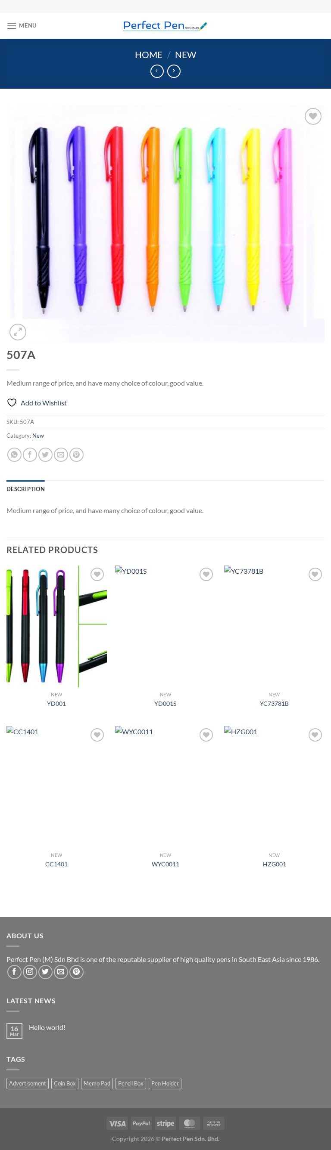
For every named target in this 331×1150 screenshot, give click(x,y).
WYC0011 (165, 864)
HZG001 (274, 864)
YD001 (56, 703)
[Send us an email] (61, 972)
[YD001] (56, 626)
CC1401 (56, 864)
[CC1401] (56, 787)
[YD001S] (165, 626)
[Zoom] (17, 332)
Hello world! (47, 1027)
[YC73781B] (274, 626)
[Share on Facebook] (30, 455)
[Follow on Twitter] (45, 972)
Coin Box (65, 1083)
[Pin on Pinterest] (76, 455)
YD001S (165, 703)
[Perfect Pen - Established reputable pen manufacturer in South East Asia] (166, 25)
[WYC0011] (165, 787)
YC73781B (274, 703)
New (185, 54)
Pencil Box (131, 1083)
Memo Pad (97, 1083)
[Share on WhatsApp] (14, 455)
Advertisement (27, 1083)
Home (148, 54)
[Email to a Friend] (61, 455)
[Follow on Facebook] (14, 972)
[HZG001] (274, 787)
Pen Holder (165, 1083)
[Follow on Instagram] (30, 972)
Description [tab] (25, 488)
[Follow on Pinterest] (76, 972)
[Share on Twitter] (45, 455)
